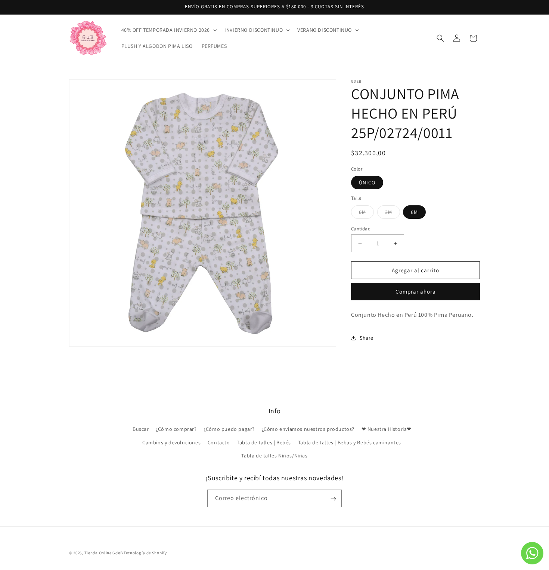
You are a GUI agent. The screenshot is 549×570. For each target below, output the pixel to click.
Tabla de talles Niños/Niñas (274, 455)
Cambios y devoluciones (171, 442)
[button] (168, 30)
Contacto (219, 442)
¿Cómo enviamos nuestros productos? (308, 429)
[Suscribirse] (333, 499)
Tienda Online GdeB (104, 552)
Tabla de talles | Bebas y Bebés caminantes (349, 442)
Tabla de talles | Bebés (264, 442)
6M (414, 212)
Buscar (141, 429)
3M (392, 213)
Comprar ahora (416, 291)
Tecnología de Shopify (145, 552)
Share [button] (366, 338)
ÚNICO (367, 183)
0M (366, 213)
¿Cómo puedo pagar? (229, 429)
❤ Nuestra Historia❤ (387, 429)
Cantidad (360, 229)
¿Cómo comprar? (176, 429)
